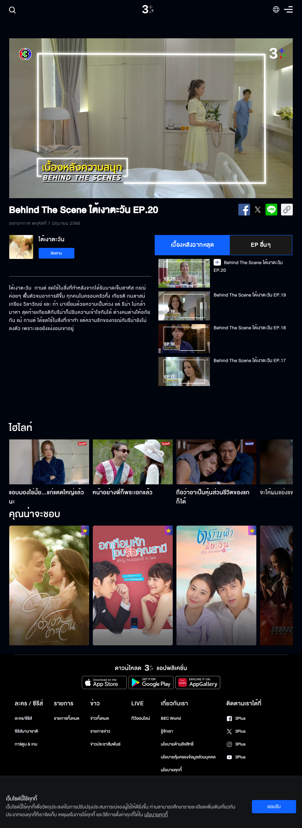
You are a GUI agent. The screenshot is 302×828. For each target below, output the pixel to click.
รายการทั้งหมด (66, 718)
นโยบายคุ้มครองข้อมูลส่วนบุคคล (188, 757)
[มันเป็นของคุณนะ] (49, 586)
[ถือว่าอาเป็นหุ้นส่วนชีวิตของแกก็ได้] (216, 461)
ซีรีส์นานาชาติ (26, 731)
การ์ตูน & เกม (26, 744)
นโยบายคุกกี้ (171, 769)
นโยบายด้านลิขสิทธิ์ (177, 744)
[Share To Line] (271, 209)
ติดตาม (56, 253)
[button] (66, 118)
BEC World (171, 718)
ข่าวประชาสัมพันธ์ (105, 744)
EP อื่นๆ (261, 245)
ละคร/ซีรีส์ (23, 718)
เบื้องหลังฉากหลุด (192, 245)
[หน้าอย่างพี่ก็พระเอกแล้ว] (133, 461)
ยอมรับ (274, 806)
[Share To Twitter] (258, 209)
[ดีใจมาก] (133, 586)
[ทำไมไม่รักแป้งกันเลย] (216, 586)
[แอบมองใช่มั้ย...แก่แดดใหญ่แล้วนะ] (49, 461)
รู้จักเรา (167, 731)
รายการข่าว (100, 731)
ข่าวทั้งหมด (99, 718)
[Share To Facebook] (244, 209)
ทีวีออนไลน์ (140, 718)
